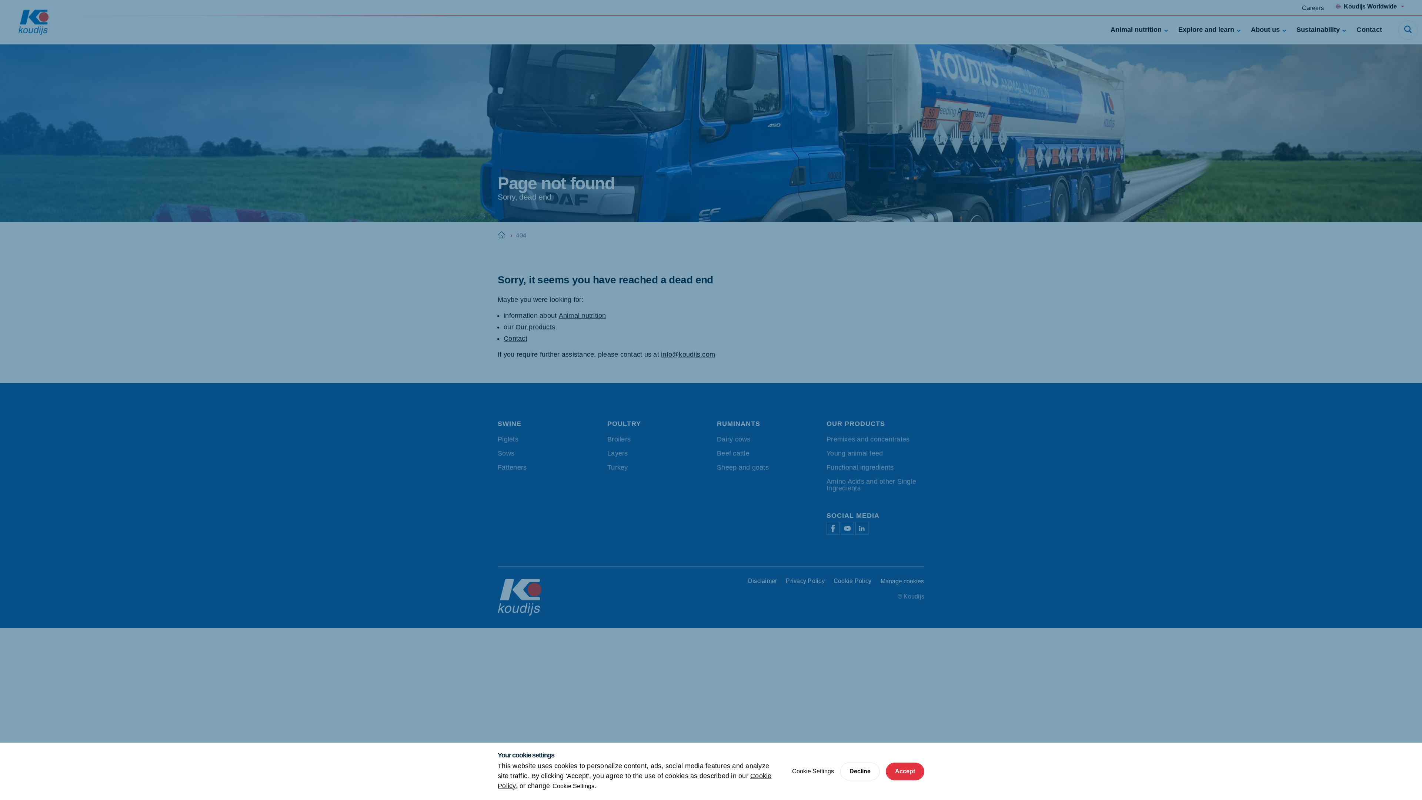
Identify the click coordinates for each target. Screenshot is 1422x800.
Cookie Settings (573, 786)
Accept (905, 771)
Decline (860, 771)
